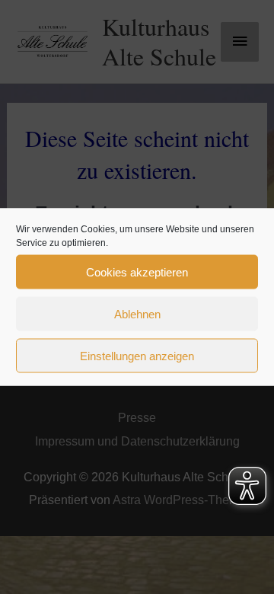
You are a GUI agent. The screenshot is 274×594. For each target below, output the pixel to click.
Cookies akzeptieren (137, 271)
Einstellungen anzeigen (137, 355)
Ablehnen (137, 313)
